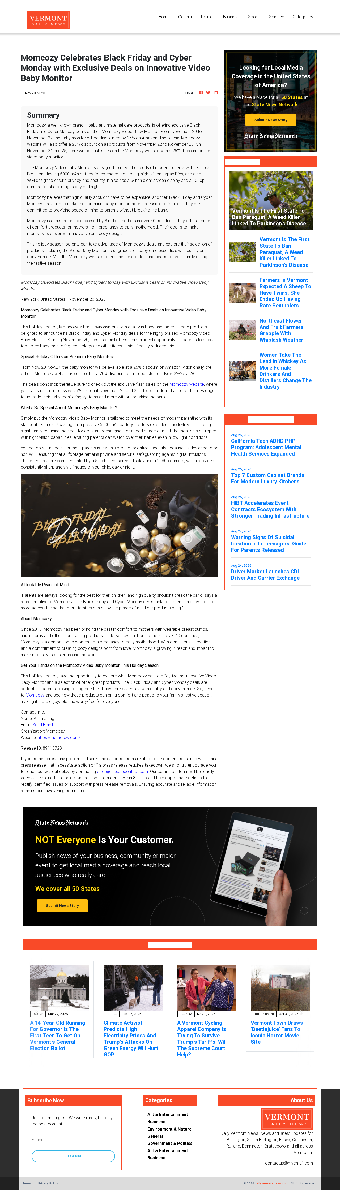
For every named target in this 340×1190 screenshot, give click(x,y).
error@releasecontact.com (122, 771)
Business (231, 16)
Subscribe (73, 1150)
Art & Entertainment (167, 1108)
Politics (208, 16)
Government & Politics (170, 1137)
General (185, 16)
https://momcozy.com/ (59, 737)
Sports (254, 16)
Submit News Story (270, 120)
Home (166, 16)
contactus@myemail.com (289, 1156)
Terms (27, 1177)
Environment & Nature (169, 1122)
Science (276, 16)
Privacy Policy (48, 1177)
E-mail (37, 1133)
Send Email (42, 724)
